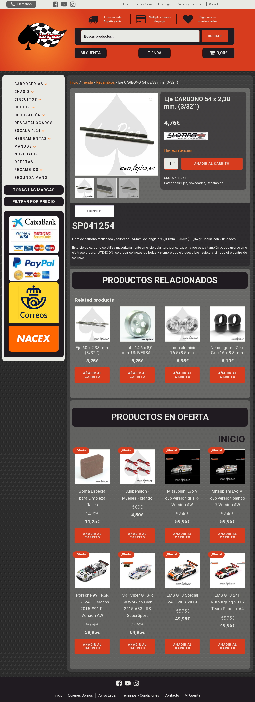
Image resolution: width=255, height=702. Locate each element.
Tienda (87, 82)
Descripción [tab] (94, 211)
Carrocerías (28, 84)
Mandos (23, 146)
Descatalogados (33, 123)
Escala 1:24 (27, 131)
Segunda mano (31, 178)
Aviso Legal (164, 4)
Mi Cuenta (192, 695)
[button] (151, 99)
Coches (22, 107)
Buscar (215, 36)
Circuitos (25, 99)
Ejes (184, 183)
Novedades (26, 154)
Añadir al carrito (211, 163)
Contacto (214, 4)
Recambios (26, 170)
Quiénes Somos (143, 4)
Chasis (22, 92)
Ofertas (23, 162)
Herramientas (30, 139)
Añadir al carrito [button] (92, 374)
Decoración (27, 115)
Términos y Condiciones (190, 4)
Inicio (126, 4)
